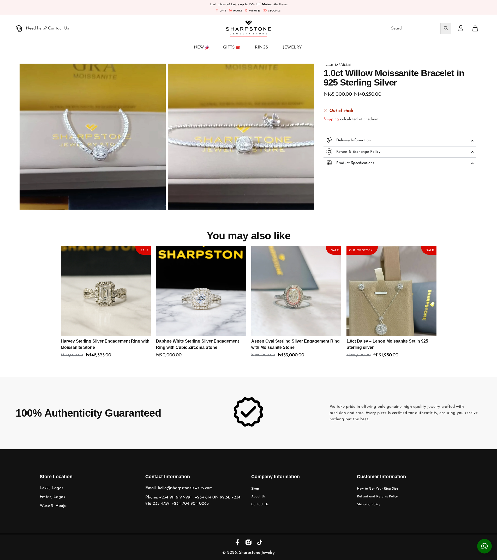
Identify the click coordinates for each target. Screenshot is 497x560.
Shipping (331, 119)
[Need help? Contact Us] (19, 28)
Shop (255, 488)
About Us (258, 496)
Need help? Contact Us (47, 28)
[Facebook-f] (237, 542)
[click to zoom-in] (93, 137)
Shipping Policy (368, 504)
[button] (475, 28)
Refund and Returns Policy (377, 496)
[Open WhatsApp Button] (484, 546)
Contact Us (259, 504)
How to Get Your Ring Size (377, 488)
